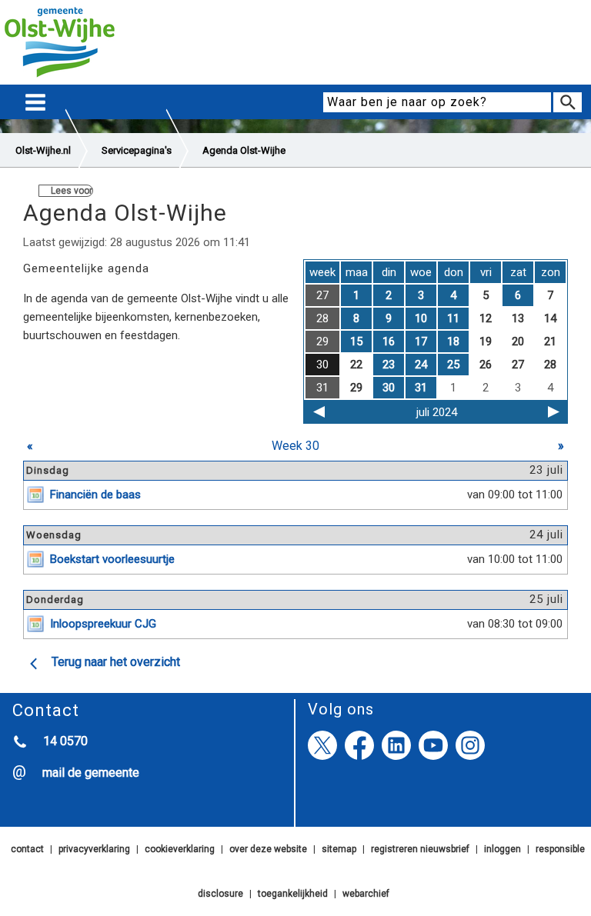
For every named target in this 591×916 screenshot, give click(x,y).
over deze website (268, 849)
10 (421, 318)
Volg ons (341, 709)
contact (27, 849)
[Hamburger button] (35, 103)
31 (421, 388)
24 (421, 364)
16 (388, 341)
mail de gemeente (90, 772)
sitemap (339, 849)
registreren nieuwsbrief (420, 849)
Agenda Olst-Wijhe (243, 150)
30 (388, 388)
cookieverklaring (180, 849)
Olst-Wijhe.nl (43, 150)
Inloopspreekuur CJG (103, 624)
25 (453, 364)
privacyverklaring (94, 849)
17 (421, 341)
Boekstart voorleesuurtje (112, 559)
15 (356, 341)
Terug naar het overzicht (116, 662)
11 (453, 318)
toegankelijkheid (293, 893)
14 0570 (65, 741)
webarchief (365, 893)
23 (388, 364)
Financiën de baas (95, 494)
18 (453, 341)
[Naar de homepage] (59, 77)
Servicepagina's (137, 150)
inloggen (502, 849)
